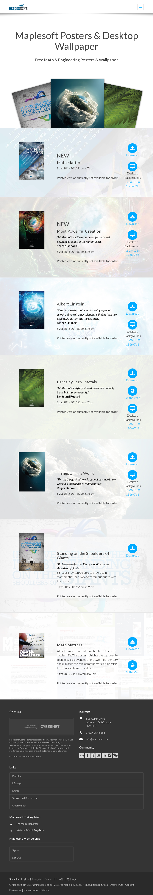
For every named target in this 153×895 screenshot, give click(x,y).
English (25, 879)
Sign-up (16, 850)
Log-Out (16, 857)
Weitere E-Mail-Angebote (30, 830)
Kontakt (84, 711)
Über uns (15, 711)
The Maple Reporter (27, 823)
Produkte (16, 776)
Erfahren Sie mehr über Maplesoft (25, 756)
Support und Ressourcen (25, 798)
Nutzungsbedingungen (96, 884)
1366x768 (132, 186)
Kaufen (16, 790)
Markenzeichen (31, 890)
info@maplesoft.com (97, 739)
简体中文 (71, 879)
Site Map (45, 890)
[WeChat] (115, 755)
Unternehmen (19, 805)
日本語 (60, 879)
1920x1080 (132, 181)
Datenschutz (116, 884)
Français (36, 879)
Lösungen (17, 783)
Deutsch (48, 879)
